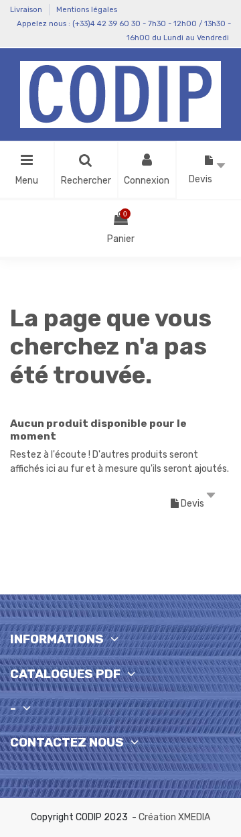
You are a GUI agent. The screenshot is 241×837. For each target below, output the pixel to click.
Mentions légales (86, 9)
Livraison (27, 9)
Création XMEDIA (174, 817)
